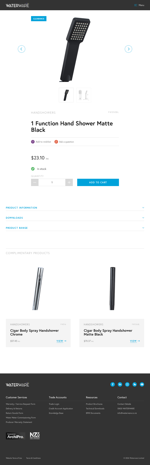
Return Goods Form (14, 413)
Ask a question (66, 141)
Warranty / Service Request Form (20, 404)
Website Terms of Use (14, 458)
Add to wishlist (43, 141)
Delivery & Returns (14, 408)
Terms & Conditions (33, 458)
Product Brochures (94, 404)
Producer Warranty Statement (19, 422)
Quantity (37, 176)
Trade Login (54, 404)
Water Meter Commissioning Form (21, 417)
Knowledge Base (56, 413)
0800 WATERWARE (126, 408)
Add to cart (98, 182)
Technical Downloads (95, 408)
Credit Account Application (61, 408)
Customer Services (16, 397)
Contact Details (124, 404)
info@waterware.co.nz (127, 413)
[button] (21, 49)
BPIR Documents (93, 413)
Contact (122, 397)
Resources (91, 397)
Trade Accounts (58, 397)
